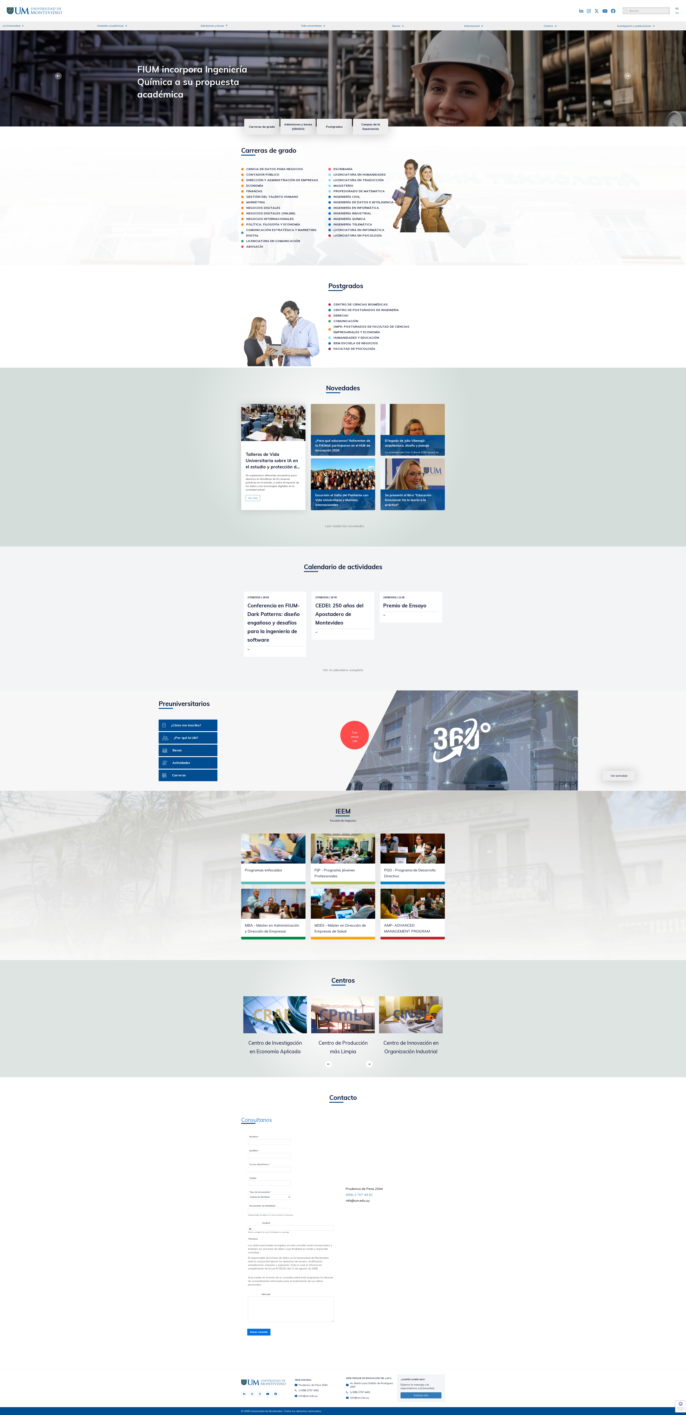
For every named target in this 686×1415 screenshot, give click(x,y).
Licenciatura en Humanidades (360, 174)
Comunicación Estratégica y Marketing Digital (281, 232)
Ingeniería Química (350, 219)
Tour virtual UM (355, 737)
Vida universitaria (311, 25)
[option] (275, 1028)
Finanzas (254, 191)
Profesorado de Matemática (359, 191)
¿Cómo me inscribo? (186, 725)
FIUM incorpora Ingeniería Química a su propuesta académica (192, 82)
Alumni (396, 26)
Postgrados (334, 126)
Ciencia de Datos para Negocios (274, 169)
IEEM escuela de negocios (356, 343)
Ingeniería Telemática (353, 224)
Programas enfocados (263, 870)
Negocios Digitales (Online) (270, 213)
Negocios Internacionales (270, 219)
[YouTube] (268, 1394)
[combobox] (291, 1228)
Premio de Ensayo (404, 605)
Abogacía (254, 246)
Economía (254, 185)
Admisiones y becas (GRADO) (298, 127)
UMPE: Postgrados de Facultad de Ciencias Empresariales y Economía (371, 329)
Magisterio (343, 185)
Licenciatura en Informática (359, 230)
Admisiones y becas (212, 25)
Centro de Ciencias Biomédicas (361, 304)
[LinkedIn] (244, 1394)
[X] (260, 1394)
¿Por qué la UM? (186, 738)
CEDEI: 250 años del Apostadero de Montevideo (339, 614)
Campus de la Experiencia (370, 127)
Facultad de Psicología (354, 348)
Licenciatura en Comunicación (273, 241)
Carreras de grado (262, 126)
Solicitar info (421, 1395)
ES (677, 8)
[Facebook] (276, 1394)
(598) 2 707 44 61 (359, 1195)
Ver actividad (619, 775)
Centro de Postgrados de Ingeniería (366, 310)
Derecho (341, 315)
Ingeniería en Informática (356, 208)
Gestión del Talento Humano (272, 196)
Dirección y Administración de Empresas (282, 180)
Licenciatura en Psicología (358, 235)
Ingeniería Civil (347, 196)
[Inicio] (34, 10)
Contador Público (262, 174)
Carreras (179, 775)
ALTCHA (680, 1410)
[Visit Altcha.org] (680, 1405)
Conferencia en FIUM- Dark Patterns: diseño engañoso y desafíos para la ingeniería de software (273, 622)
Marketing (255, 202)
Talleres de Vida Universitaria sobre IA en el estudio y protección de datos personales (272, 461)
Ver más (253, 498)
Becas (177, 750)
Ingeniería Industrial (352, 213)
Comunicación (346, 321)
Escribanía (343, 169)
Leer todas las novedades (344, 526)
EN (677, 13)
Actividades (181, 763)
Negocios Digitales (263, 208)
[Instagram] (252, 1394)
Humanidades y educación (356, 337)
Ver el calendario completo (343, 670)
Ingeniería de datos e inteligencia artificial (373, 202)
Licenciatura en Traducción (359, 180)
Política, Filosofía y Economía (273, 224)
